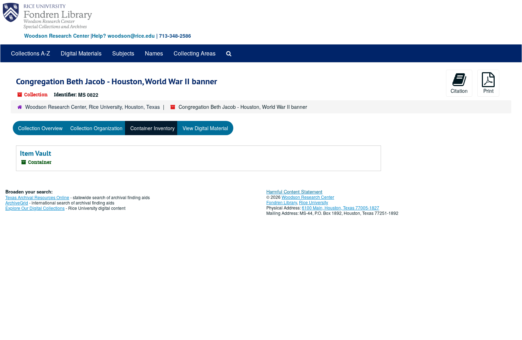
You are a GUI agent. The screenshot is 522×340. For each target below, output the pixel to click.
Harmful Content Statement (294, 191)
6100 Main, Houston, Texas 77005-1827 (340, 207)
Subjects (123, 53)
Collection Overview (40, 128)
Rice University (313, 202)
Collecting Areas (195, 53)
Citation (459, 90)
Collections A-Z (30, 53)
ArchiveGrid (16, 203)
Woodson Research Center (56, 35)
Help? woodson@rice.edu (123, 35)
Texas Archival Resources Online (37, 197)
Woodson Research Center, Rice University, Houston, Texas (92, 106)
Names (154, 53)
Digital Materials (81, 53)
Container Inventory (152, 128)
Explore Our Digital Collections (35, 208)
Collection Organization (96, 128)
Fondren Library (281, 202)
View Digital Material (205, 128)
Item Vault (35, 153)
